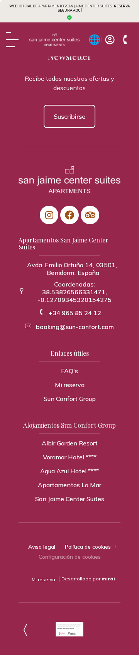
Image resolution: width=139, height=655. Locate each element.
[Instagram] (49, 215)
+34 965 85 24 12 (75, 313)
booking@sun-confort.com (75, 327)
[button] (70, 385)
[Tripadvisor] (90, 215)
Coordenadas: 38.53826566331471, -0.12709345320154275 (75, 292)
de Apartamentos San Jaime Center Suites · (69, 8)
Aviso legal (41, 546)
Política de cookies (88, 546)
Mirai (108, 579)
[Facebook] (69, 215)
